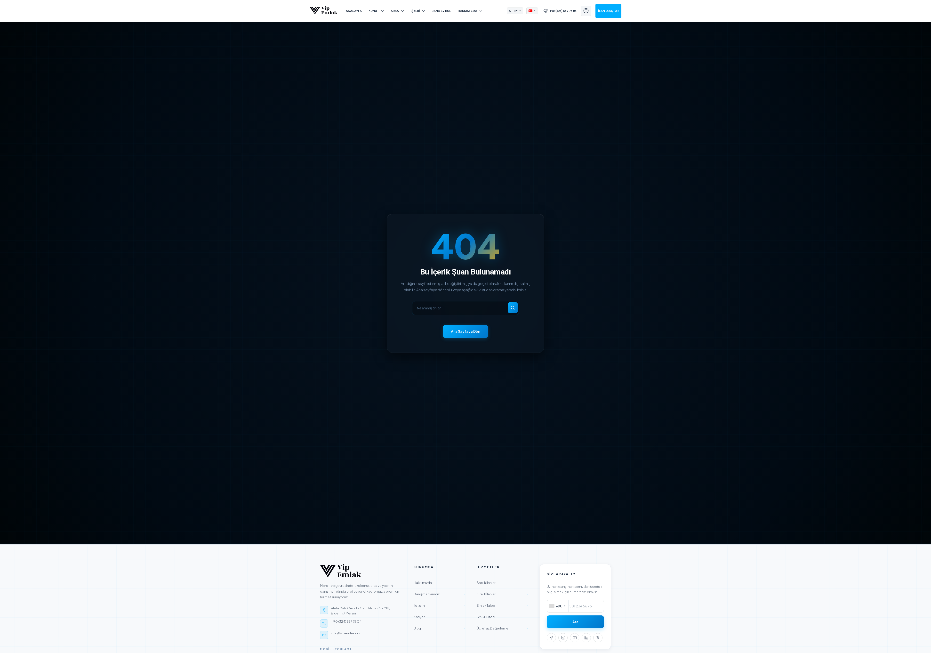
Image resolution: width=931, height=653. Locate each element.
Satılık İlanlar (502, 582)
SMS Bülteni (502, 617)
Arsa (395, 11)
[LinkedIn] (586, 637)
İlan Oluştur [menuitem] (608, 11)
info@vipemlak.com (346, 633)
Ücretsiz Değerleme (502, 628)
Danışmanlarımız (439, 594)
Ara (575, 622)
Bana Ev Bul (441, 11)
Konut (374, 11)
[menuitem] (560, 11)
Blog (439, 628)
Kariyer (439, 617)
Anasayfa (354, 11)
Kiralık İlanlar (502, 594)
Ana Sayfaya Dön (465, 331)
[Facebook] (551, 637)
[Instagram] (563, 637)
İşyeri (415, 11)
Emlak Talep (502, 605)
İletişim (439, 605)
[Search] (513, 307)
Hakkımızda (467, 11)
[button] (515, 11)
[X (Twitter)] (597, 637)
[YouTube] (574, 637)
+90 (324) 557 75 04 (346, 621)
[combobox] (558, 606)
